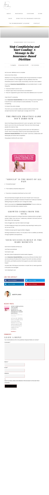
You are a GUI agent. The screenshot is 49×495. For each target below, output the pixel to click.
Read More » (13, 331)
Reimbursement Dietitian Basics (24, 42)
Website (6, 373)
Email (6, 367)
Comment (7, 342)
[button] (14, 280)
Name (6, 362)
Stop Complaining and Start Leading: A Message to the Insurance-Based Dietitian (17, 309)
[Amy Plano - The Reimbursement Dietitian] (7, 1)
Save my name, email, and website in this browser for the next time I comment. (21, 381)
